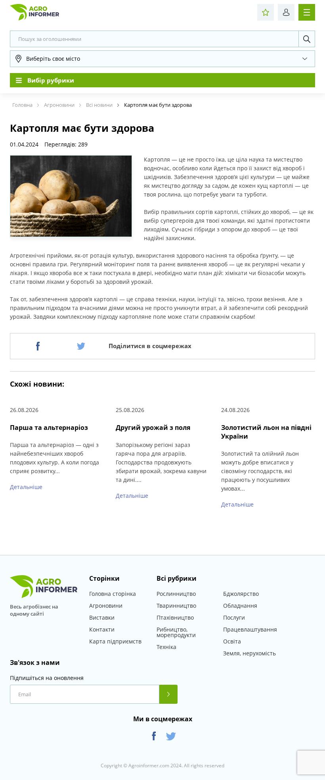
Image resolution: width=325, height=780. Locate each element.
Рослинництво (176, 593)
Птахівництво (175, 617)
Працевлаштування (250, 629)
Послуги (234, 617)
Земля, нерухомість (249, 653)
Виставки (102, 617)
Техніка (166, 647)
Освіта (232, 641)
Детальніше (26, 487)
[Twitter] (81, 346)
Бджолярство (241, 593)
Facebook (154, 736)
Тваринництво (176, 605)
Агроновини (105, 605)
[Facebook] (37, 346)
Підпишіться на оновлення (47, 678)
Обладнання (240, 605)
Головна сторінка (112, 593)
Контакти (102, 629)
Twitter (171, 736)
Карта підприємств (115, 641)
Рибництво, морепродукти (176, 632)
